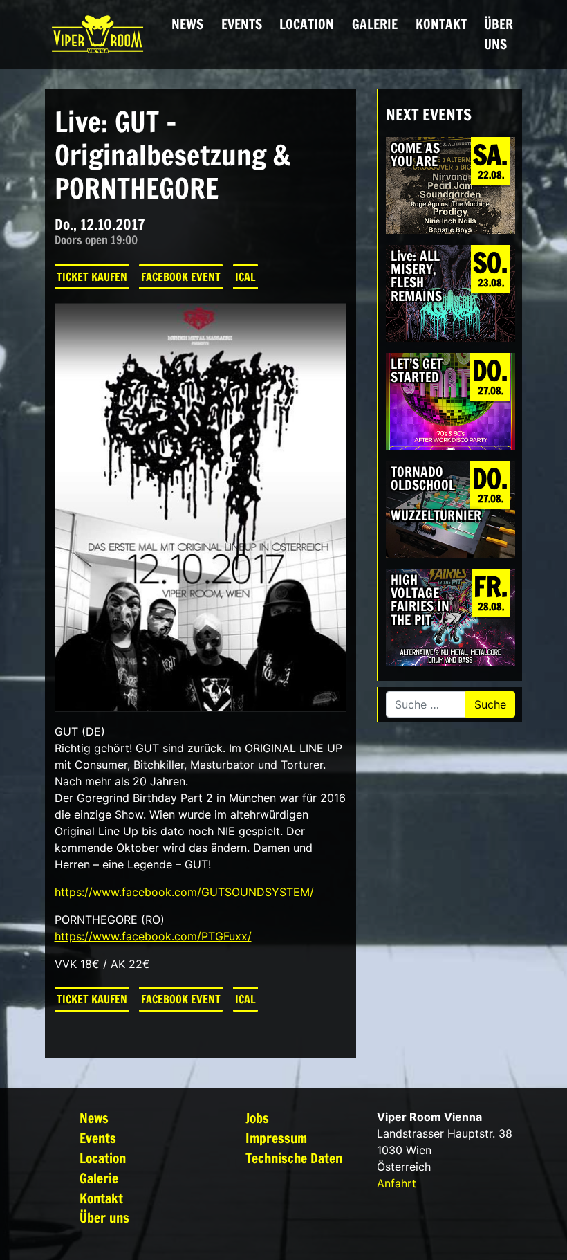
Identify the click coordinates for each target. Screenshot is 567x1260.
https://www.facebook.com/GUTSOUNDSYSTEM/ (184, 892)
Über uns (498, 34)
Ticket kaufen (92, 276)
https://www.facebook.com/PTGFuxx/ (153, 936)
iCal (245, 276)
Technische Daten (293, 1158)
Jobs (257, 1117)
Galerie (375, 24)
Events (241, 24)
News (187, 24)
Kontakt (441, 24)
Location (306, 24)
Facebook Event (181, 276)
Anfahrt (396, 1183)
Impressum (276, 1138)
